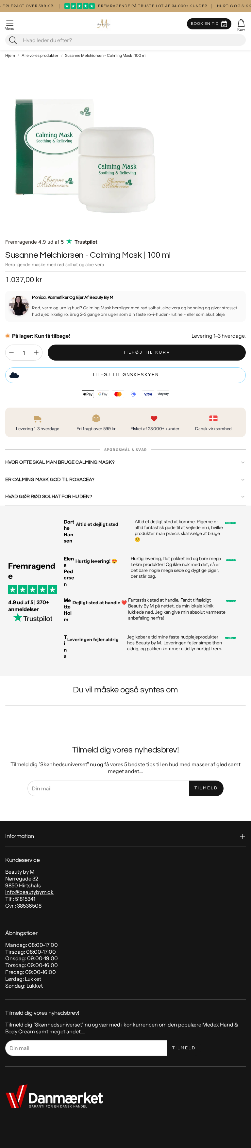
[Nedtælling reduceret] (11, 352)
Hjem (10, 55)
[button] (9, 24)
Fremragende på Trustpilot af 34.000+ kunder (136, 5)
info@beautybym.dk (29, 892)
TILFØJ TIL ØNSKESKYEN (125, 374)
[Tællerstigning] (36, 352)
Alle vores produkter (40, 55)
